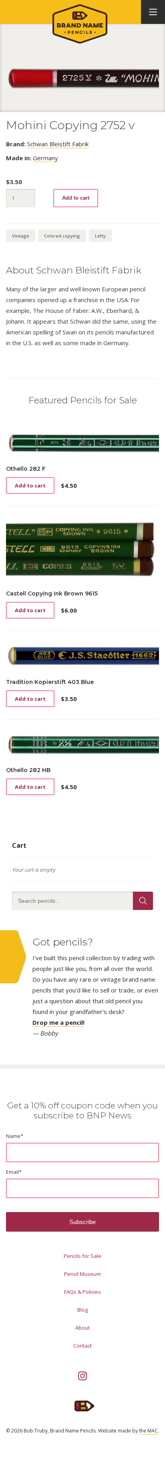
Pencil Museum (82, 1273)
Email (14, 1171)
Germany (45, 158)
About (82, 1327)
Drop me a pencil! (58, 1022)
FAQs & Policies (82, 1291)
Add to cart (75, 198)
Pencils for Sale (82, 1256)
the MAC (148, 1430)
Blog (82, 1309)
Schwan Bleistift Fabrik (58, 144)
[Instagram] (82, 1376)
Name (14, 1136)
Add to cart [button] (30, 485)
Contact (82, 1345)
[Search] (143, 901)
